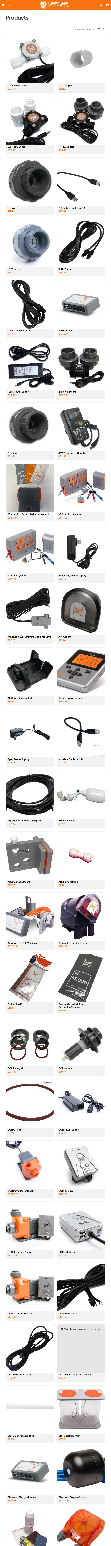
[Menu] (3, 5)
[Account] (101, 5)
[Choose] (100, 752)
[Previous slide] (61, 917)
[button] (90, 29)
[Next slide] (100, 917)
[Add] (49, 79)
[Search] (9, 5)
